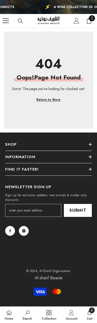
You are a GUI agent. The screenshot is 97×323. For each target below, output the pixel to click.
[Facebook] (10, 231)
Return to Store (48, 99)
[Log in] (76, 21)
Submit (77, 210)
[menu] (6, 21)
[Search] (20, 21)
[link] (27, 314)
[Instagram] (24, 231)
